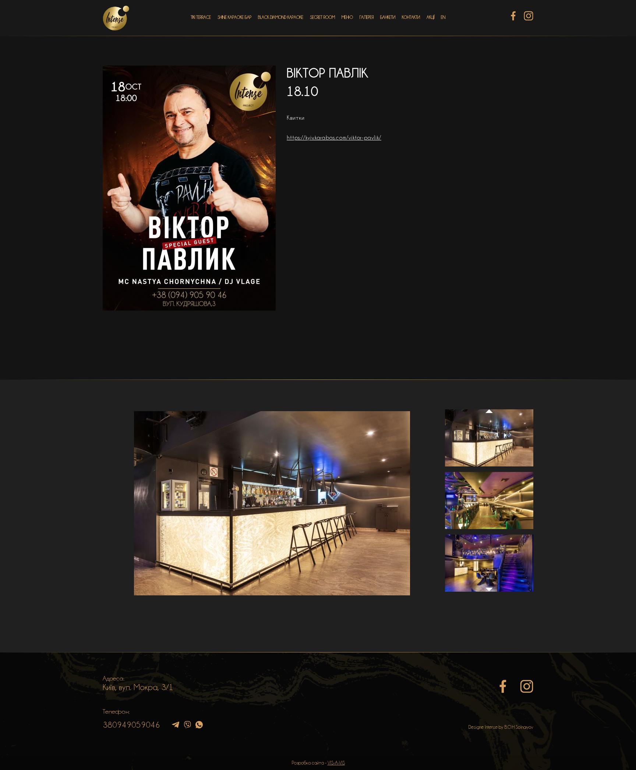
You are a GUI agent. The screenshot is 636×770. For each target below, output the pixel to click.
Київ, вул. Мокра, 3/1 (138, 687)
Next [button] (489, 593)
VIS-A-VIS (336, 762)
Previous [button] (489, 404)
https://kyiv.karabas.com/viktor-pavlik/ (334, 138)
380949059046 (131, 724)
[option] (272, 503)
